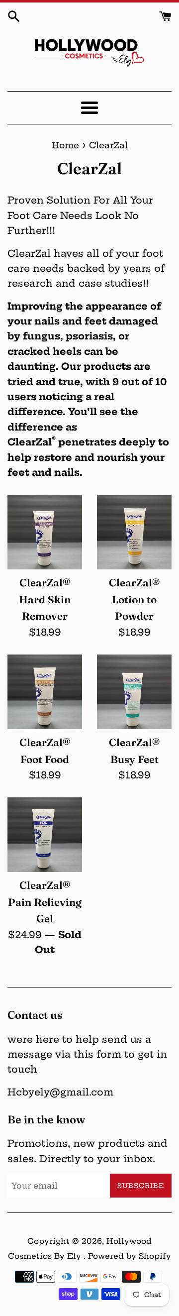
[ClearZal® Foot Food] (44, 692)
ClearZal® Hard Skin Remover (45, 599)
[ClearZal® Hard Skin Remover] (44, 532)
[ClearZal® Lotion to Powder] (134, 532)
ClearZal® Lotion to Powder (134, 599)
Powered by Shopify (129, 1256)
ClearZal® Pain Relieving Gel (45, 902)
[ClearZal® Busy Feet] (134, 692)
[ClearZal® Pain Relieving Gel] (44, 834)
